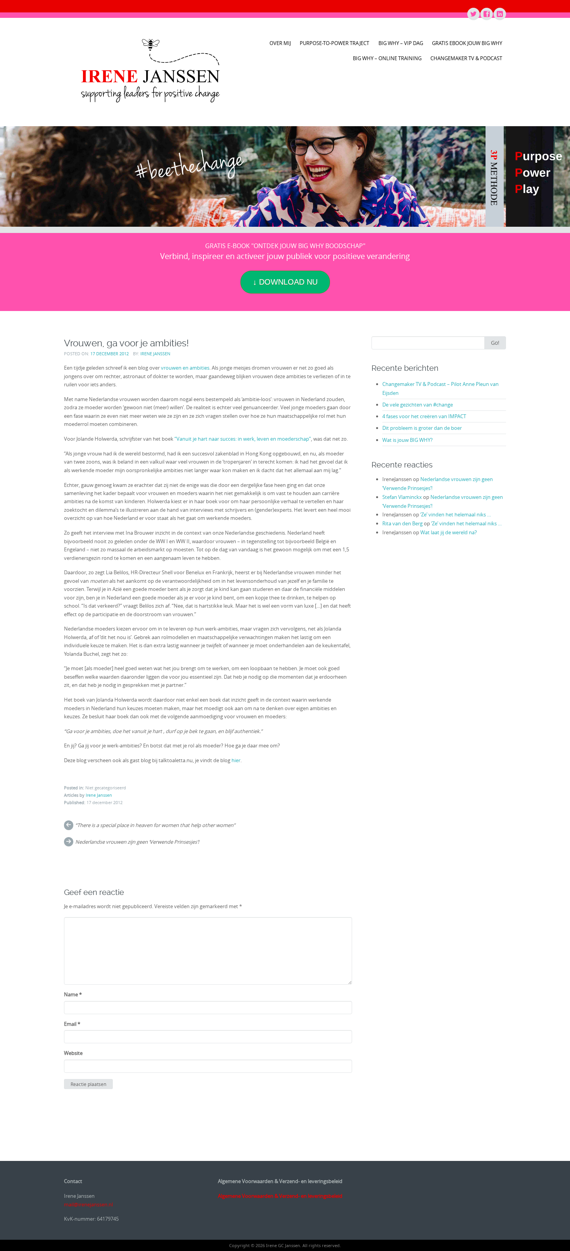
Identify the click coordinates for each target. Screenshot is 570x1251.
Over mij (280, 43)
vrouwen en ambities (185, 367)
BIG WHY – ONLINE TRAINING (387, 58)
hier (235, 760)
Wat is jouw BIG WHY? (407, 439)
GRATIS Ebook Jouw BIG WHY (467, 43)
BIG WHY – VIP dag (400, 43)
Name (73, 994)
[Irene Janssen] (150, 70)
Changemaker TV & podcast (466, 58)
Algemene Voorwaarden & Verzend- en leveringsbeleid (280, 1195)
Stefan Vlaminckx (402, 496)
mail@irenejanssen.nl (88, 1204)
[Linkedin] (499, 14)
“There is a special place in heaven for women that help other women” (155, 825)
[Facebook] (486, 14)
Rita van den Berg (402, 523)
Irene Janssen (155, 353)
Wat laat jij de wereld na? (448, 532)
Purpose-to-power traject (334, 43)
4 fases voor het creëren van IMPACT (424, 416)
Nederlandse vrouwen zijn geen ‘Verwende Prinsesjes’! (137, 841)
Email (72, 1023)
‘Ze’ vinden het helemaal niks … (455, 514)
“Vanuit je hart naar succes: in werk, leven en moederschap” (242, 438)
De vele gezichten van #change (417, 404)
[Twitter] (473, 14)
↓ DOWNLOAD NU (285, 282)
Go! (495, 342)
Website (73, 1052)
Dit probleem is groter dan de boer (422, 427)
